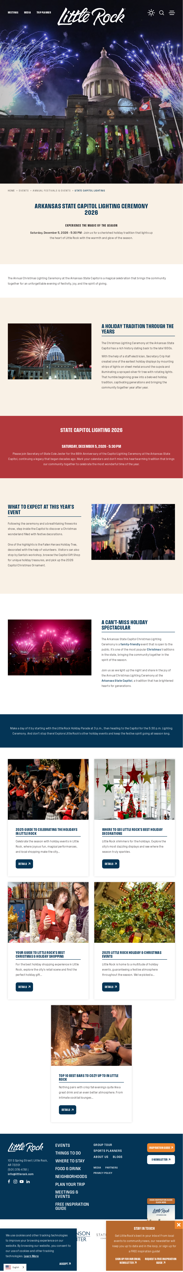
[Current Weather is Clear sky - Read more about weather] (151, 12)
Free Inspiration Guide (72, 1206)
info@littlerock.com (21, 1174)
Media (27, 12)
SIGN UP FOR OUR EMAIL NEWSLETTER (128, 1260)
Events (62, 1145)
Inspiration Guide (159, 1147)
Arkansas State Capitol (117, 680)
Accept (63, 1263)
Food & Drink (68, 1168)
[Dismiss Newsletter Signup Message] (179, 1225)
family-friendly (130, 644)
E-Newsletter (160, 1159)
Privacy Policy (103, 1173)
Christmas (154, 649)
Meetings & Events (66, 1194)
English (16, 1267)
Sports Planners (108, 1150)
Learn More (31, 1256)
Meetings (13, 12)
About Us (101, 1156)
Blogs (118, 1156)
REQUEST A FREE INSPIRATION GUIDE (160, 1260)
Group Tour (103, 1144)
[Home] (91, 16)
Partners (111, 1167)
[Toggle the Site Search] (161, 12)
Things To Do (68, 1153)
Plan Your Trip (70, 1184)
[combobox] (15, 1267)
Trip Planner (44, 12)
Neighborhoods (71, 1176)
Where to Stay (70, 1160)
